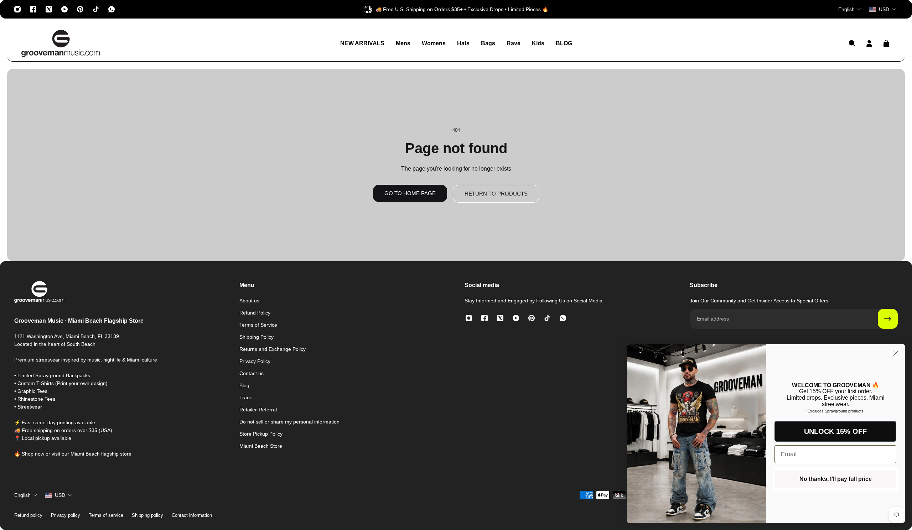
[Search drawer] (852, 43)
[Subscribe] (888, 319)
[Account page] (869, 43)
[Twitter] (49, 9)
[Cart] (886, 43)
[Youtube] (64, 9)
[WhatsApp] (111, 9)
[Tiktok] (96, 9)
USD (60, 495)
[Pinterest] (80, 9)
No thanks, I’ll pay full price (835, 479)
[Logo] (60, 43)
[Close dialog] (896, 353)
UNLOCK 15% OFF (835, 431)
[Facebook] (33, 9)
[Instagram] (17, 9)
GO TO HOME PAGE (410, 193)
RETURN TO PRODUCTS (496, 194)
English (22, 495)
